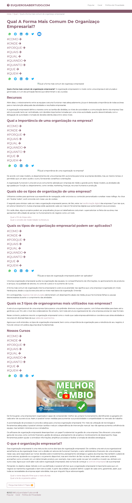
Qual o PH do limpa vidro (20, 217)
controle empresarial (97, 462)
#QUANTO (15, 65)
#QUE (11, 69)
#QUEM (13, 73)
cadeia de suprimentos (44, 318)
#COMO (13, 39)
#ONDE (13, 43)
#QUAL (12, 56)
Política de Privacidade (114, 5)
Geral (100, 5)
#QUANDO (15, 60)
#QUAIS (13, 52)
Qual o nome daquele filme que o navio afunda (30, 476)
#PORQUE (15, 47)
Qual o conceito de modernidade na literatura (29, 220)
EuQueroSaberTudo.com (30, 5)
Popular (91, 5)
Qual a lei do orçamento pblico (23, 478)
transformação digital (91, 203)
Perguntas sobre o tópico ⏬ (21, 485)
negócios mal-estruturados (33, 295)
